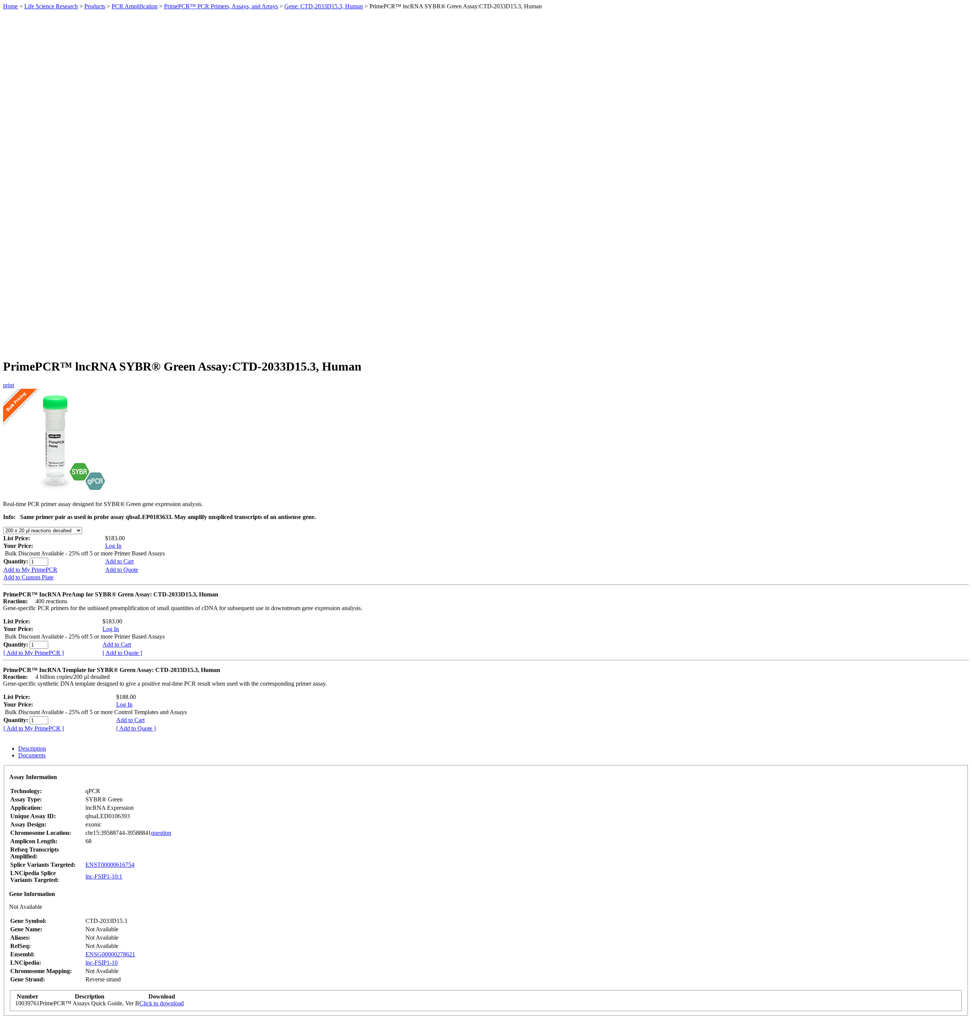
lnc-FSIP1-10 (101, 962)
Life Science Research (51, 6)
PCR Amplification (135, 6)
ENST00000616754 (109, 864)
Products (94, 6)
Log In (113, 546)
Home (10, 6)
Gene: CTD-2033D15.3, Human (323, 6)
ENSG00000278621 (110, 954)
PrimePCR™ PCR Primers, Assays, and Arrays (221, 6)
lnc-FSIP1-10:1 (103, 876)
